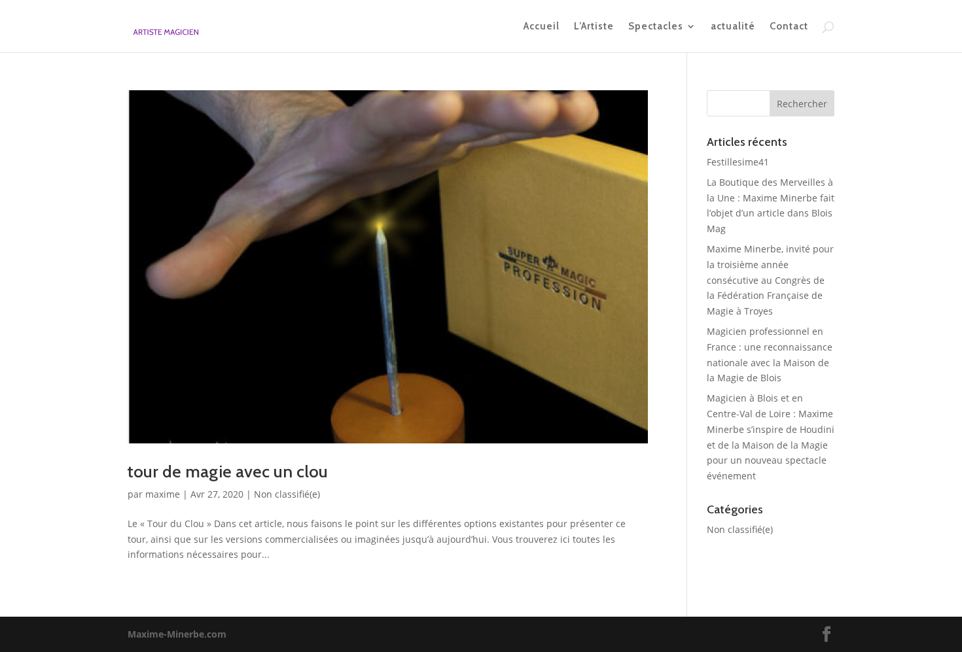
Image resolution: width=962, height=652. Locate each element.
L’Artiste (594, 27)
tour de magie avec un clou (228, 471)
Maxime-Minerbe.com (177, 634)
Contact (789, 27)
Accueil (542, 27)
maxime (162, 494)
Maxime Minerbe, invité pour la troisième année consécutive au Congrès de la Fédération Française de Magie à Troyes (770, 280)
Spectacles (655, 27)
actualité (733, 27)
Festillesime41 (738, 162)
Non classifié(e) (287, 494)
